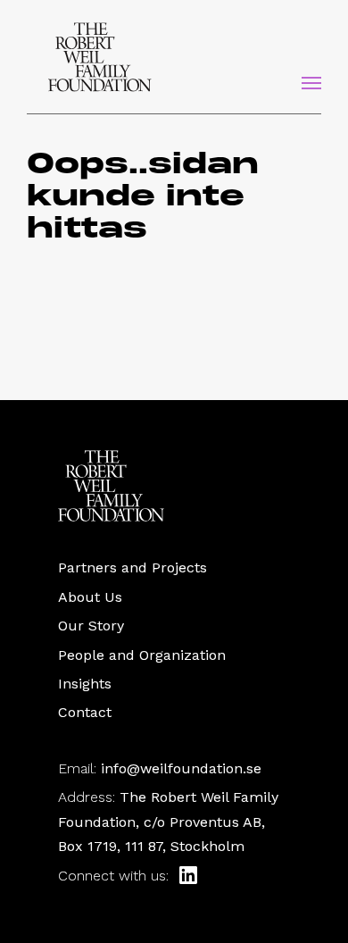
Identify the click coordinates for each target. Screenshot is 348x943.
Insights (85, 683)
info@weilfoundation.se (181, 768)
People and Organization (142, 655)
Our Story (91, 625)
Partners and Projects (132, 567)
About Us (90, 596)
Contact (85, 712)
